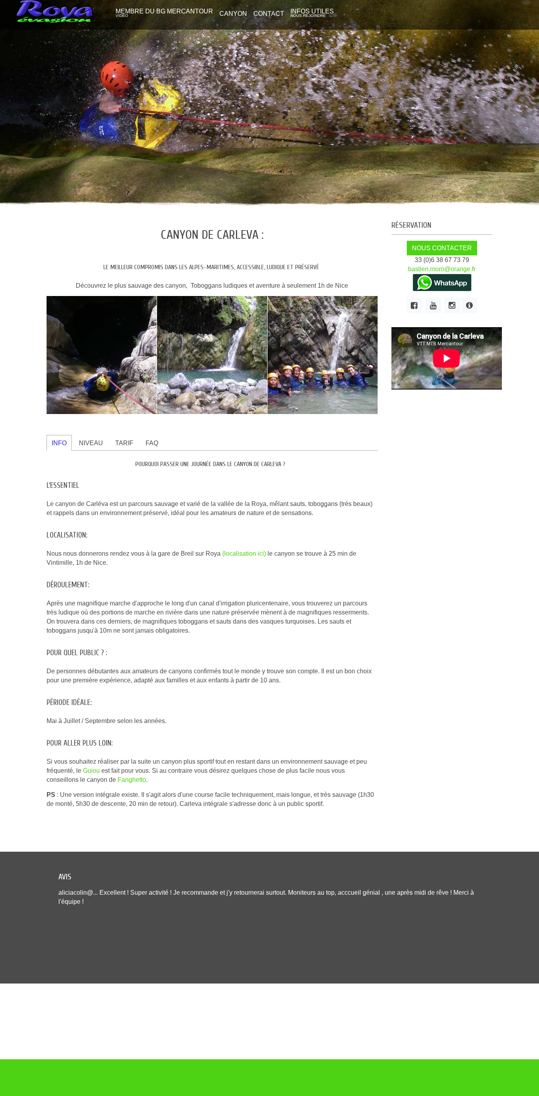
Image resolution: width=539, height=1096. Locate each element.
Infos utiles (312, 13)
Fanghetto (132, 779)
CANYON (233, 13)
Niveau (91, 443)
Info (59, 443)
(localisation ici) (244, 553)
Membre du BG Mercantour (164, 13)
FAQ (152, 443)
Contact (268, 13)
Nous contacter (442, 248)
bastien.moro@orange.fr (441, 269)
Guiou (91, 770)
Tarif (124, 443)
